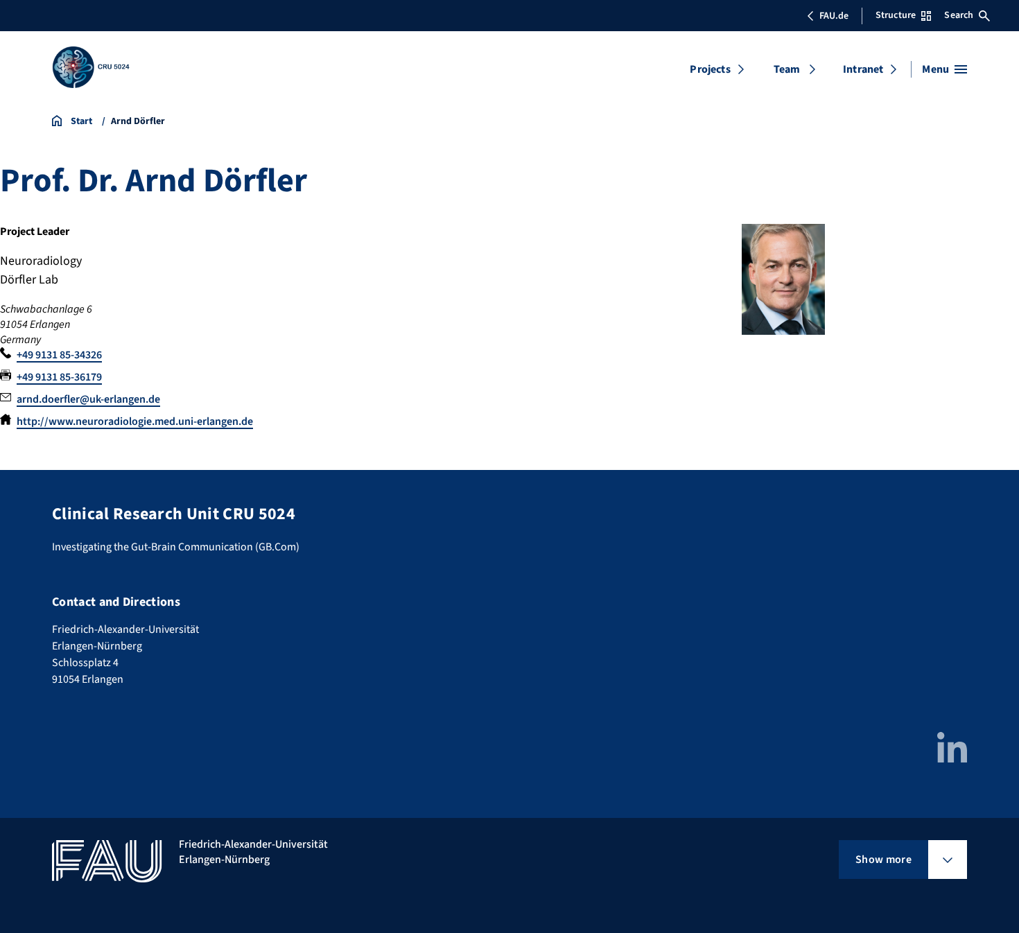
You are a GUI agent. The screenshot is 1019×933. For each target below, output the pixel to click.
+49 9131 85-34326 (59, 355)
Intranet (863, 69)
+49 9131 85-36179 (59, 377)
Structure (896, 15)
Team (787, 69)
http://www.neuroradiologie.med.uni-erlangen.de (135, 421)
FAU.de (833, 16)
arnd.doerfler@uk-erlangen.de (88, 399)
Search (958, 15)
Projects (710, 69)
